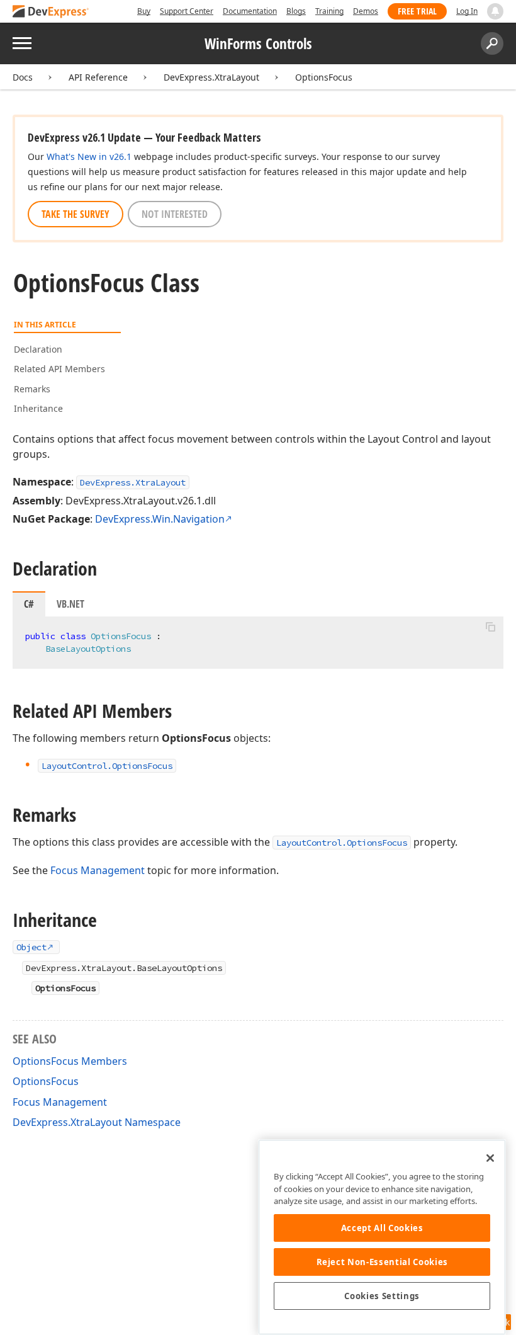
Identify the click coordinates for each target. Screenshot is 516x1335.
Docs (23, 77)
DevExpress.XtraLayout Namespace (97, 1122)
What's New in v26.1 (89, 156)
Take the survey (75, 214)
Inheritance (38, 408)
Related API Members (59, 369)
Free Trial (417, 11)
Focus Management (97, 870)
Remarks (32, 389)
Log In (467, 11)
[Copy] (490, 627)
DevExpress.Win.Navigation (160, 519)
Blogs (296, 11)
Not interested (175, 214)
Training (329, 11)
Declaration (38, 349)
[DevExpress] (51, 12)
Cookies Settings (382, 1296)
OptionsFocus (323, 77)
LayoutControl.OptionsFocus (341, 842)
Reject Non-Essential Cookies (382, 1262)
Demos (365, 11)
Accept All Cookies (382, 1228)
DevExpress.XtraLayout (211, 77)
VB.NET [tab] (70, 604)
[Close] (490, 1158)
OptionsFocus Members (70, 1061)
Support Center (186, 11)
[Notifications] (495, 11)
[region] (382, 1237)
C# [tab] (29, 604)
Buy (143, 11)
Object (31, 947)
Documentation (250, 11)
